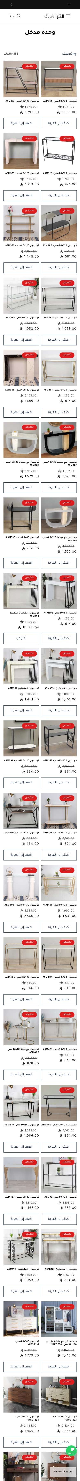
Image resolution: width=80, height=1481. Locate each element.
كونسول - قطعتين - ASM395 (61, 688)
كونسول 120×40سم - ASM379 (22, 173)
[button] (68, 16)
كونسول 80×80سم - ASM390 (22, 537)
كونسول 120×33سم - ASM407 (60, 1049)
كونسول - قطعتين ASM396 (23, 688)
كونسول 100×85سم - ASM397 (60, 761)
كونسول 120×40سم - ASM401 (60, 905)
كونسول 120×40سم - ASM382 (22, 245)
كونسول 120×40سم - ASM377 (22, 101)
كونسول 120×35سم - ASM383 (60, 318)
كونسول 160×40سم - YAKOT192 (27, 1343)
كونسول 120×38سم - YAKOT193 (65, 1418)
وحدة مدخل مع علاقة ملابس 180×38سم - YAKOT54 (61, 1343)
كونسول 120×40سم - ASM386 (22, 390)
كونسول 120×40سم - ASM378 (60, 173)
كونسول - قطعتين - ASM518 (61, 1269)
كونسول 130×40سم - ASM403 (22, 905)
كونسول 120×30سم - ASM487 (22, 1197)
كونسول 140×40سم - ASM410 (22, 1125)
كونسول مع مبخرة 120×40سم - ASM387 (59, 464)
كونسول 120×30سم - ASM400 (22, 833)
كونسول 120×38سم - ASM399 (60, 833)
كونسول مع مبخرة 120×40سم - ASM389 (59, 539)
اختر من (21, 638)
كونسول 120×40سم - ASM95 (61, 1197)
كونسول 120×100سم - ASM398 (21, 761)
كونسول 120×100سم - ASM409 (59, 1125)
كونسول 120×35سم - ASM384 (22, 318)
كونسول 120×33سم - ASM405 (22, 977)
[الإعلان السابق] (68, 4)
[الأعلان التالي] (11, 4)
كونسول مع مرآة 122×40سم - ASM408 (23, 1051)
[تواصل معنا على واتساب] (71, 1450)
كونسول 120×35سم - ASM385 (60, 390)
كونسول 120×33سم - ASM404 (60, 977)
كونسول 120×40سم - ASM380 (60, 245)
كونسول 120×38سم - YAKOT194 (27, 1418)
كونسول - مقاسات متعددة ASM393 (24, 615)
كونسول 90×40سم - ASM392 (60, 613)
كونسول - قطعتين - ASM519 (23, 1269)
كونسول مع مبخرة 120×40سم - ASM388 (21, 464)
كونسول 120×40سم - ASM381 (60, 101)
